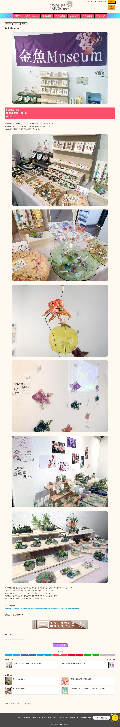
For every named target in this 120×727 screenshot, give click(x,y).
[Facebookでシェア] (28, 655)
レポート (8, 23)
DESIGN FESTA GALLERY (62, 724)
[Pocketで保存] (60, 655)
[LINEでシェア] (91, 655)
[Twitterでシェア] (12, 655)
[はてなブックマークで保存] (44, 655)
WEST (16, 23)
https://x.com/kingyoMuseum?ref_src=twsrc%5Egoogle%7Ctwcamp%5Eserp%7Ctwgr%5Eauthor (42, 608)
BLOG (23, 23)
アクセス (112, 2)
